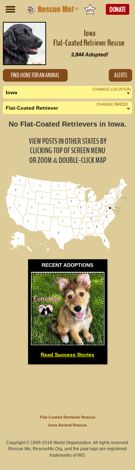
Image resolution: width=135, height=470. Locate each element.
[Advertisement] (67, 388)
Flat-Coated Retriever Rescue (67, 417)
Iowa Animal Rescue (67, 425)
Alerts (120, 75)
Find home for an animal (35, 75)
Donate (117, 9)
